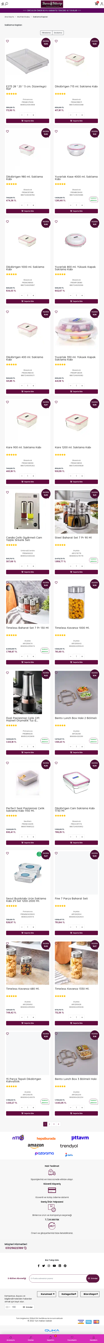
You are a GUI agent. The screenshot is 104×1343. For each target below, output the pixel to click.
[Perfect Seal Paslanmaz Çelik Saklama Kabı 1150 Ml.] (27, 782)
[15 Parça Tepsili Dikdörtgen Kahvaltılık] (27, 1053)
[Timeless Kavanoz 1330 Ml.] (76, 963)
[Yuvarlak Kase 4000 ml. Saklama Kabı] (76, 151)
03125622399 (14, 1248)
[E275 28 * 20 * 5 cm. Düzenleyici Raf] (27, 60)
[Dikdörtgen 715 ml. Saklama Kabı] (76, 60)
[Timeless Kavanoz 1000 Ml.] (76, 602)
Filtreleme (46, 32)
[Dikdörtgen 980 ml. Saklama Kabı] (27, 151)
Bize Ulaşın (90, 1294)
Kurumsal (46, 1294)
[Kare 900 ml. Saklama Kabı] (27, 421)
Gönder (94, 1278)
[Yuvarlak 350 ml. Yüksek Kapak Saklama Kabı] (76, 331)
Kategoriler (68, 1294)
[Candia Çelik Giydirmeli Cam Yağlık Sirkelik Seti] (27, 512)
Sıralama (58, 32)
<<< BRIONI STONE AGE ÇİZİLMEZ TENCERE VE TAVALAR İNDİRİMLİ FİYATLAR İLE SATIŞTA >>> (52, 10)
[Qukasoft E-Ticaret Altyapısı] (52, 1331)
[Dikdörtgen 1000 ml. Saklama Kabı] (27, 241)
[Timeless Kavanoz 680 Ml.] (27, 963)
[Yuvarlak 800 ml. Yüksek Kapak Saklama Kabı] (76, 241)
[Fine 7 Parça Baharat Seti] (76, 873)
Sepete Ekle (29, 121)
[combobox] (8, 1307)
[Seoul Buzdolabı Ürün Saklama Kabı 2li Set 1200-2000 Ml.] (27, 873)
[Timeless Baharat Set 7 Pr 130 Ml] (27, 602)
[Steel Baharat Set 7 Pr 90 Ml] (76, 512)
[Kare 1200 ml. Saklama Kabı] (76, 421)
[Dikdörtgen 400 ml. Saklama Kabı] (27, 331)
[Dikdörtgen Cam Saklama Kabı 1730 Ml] (76, 782)
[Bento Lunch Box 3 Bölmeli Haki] (76, 1053)
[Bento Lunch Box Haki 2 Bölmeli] (76, 692)
